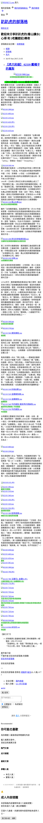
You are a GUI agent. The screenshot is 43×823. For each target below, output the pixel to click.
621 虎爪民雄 (21, 684)
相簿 (8, 49)
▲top (3, 688)
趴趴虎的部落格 (14, 22)
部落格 (8, 52)
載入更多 (5, 692)
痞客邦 (24, 672)
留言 (29, 672)
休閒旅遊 (20, 44)
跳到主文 (5, 28)
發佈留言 (5, 707)
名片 (8, 55)
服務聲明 (26, 787)
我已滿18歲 (6, 818)
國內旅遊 (19, 681)
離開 (13, 818)
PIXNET (11, 785)
